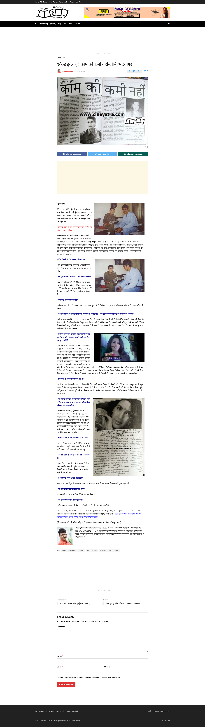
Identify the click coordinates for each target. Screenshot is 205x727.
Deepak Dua (68, 71)
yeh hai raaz (114, 550)
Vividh (72, 2)
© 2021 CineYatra (41, 721)
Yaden (66, 2)
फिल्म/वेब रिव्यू (44, 24)
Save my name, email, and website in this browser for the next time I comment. (89, 677)
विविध (70, 24)
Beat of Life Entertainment (71, 721)
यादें (65, 24)
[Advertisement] (102, 41)
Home (37, 2)
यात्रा (59, 24)
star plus (103, 550)
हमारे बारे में (78, 24)
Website (107, 667)
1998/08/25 (81, 71)
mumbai (81, 550)
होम (36, 24)
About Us (78, 2)
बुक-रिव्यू (53, 24)
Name (60, 656)
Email (60, 667)
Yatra (61, 2)
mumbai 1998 (92, 550)
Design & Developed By (55, 721)
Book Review (53, 2)
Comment (61, 626)
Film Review (44, 2)
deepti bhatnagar (68, 550)
